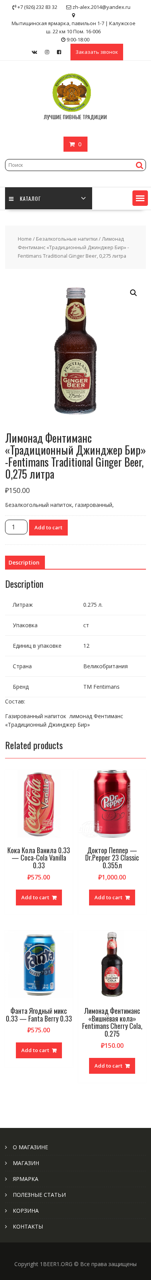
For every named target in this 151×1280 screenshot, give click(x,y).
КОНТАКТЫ (28, 1226)
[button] (140, 198)
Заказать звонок (97, 51)
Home (25, 238)
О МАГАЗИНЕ (30, 1147)
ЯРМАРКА (25, 1178)
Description (24, 562)
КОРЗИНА (26, 1210)
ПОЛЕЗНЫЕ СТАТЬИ (39, 1194)
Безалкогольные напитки (67, 238)
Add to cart (48, 527)
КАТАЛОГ (30, 198)
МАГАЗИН (26, 1163)
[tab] (24, 563)
